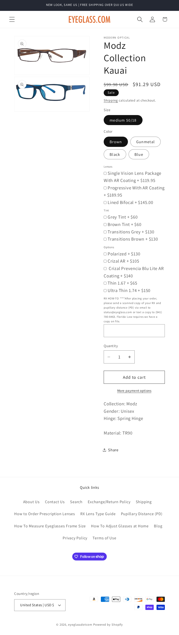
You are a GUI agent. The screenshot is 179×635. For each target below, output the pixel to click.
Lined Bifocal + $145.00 (130, 202)
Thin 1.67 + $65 (122, 283)
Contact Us (55, 501)
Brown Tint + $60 (124, 224)
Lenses (108, 166)
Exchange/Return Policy (109, 501)
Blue (138, 154)
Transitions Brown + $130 (133, 239)
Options (109, 247)
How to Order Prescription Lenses (44, 513)
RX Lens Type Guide (97, 513)
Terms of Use (104, 537)
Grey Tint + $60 (123, 217)
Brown (116, 141)
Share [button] (113, 449)
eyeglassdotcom (80, 624)
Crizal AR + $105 (123, 261)
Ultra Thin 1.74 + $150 (129, 290)
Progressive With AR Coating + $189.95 (134, 191)
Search (76, 501)
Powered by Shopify (108, 624)
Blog (158, 525)
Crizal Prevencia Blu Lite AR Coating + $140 (134, 272)
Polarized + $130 (124, 254)
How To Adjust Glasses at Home (120, 525)
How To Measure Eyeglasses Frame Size (50, 525)
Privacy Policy (75, 537)
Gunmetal (145, 141)
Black (115, 154)
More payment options (134, 390)
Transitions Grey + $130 (131, 232)
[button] (12, 19)
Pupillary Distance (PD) (141, 513)
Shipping (111, 100)
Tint (106, 210)
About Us (31, 501)
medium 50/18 (123, 120)
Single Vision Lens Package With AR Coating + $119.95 (132, 176)
